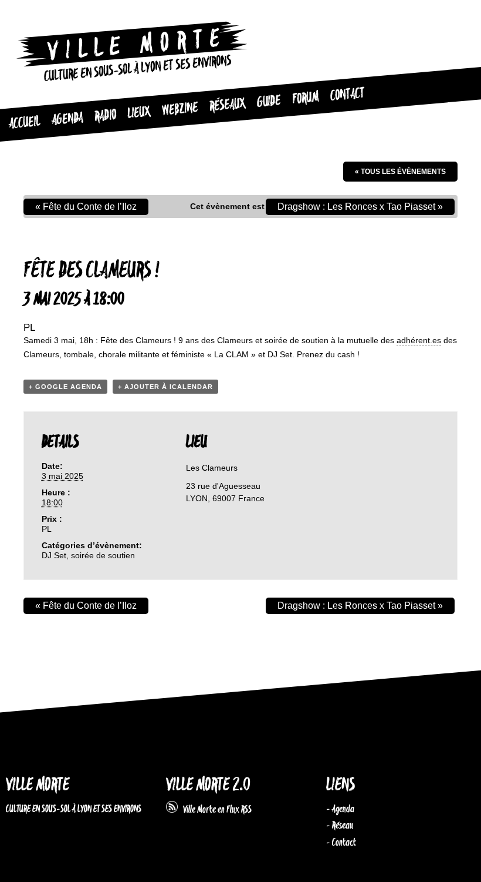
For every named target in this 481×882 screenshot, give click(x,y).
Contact (347, 95)
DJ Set (54, 555)
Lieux (139, 112)
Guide (269, 101)
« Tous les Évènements (400, 171)
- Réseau (339, 825)
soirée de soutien (103, 555)
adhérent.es (419, 340)
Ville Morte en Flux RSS (215, 809)
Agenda (67, 119)
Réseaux (227, 105)
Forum (305, 98)
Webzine (179, 109)
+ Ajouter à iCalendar (165, 386)
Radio (105, 116)
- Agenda (340, 809)
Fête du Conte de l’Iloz (86, 207)
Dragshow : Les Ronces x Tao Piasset (360, 207)
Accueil (24, 123)
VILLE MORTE (37, 785)
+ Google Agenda (65, 386)
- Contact (341, 842)
